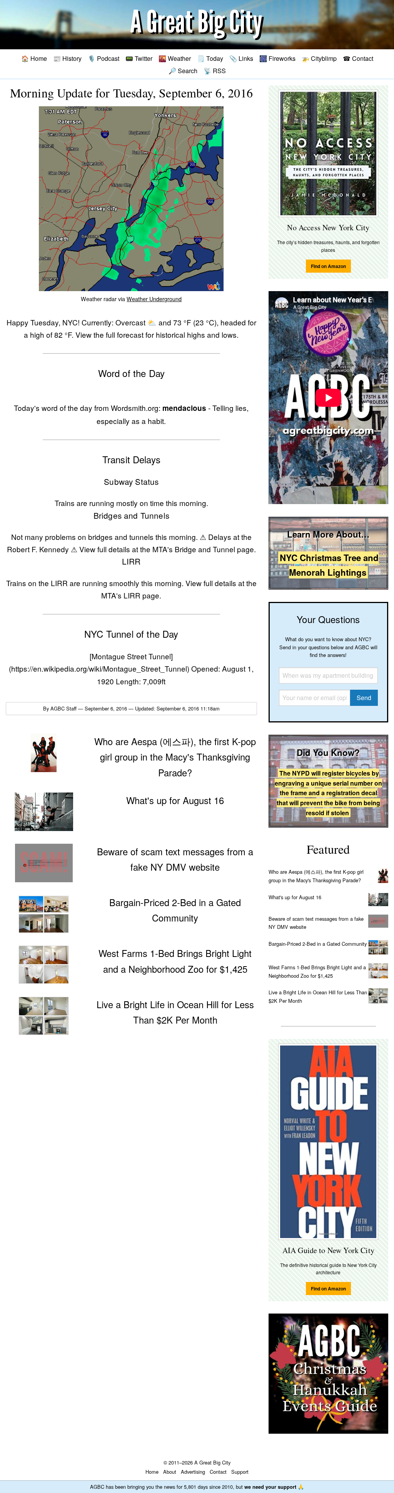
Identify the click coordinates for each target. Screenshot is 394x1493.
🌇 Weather (175, 58)
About (169, 1471)
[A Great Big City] (197, 25)
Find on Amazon (328, 266)
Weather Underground (154, 299)
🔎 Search (183, 70)
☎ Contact (358, 58)
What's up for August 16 (295, 897)
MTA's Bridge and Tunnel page (203, 549)
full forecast (125, 334)
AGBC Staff (63, 708)
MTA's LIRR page (130, 595)
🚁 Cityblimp (319, 58)
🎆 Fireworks (277, 58)
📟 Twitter (138, 58)
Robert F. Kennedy (38, 549)
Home (152, 1471)
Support (240, 1471)
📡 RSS (215, 70)
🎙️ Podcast (103, 58)
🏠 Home (34, 58)
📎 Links (241, 58)
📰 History (67, 58)
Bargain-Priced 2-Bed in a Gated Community (318, 943)
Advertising (193, 1471)
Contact (218, 1471)
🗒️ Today (210, 58)
